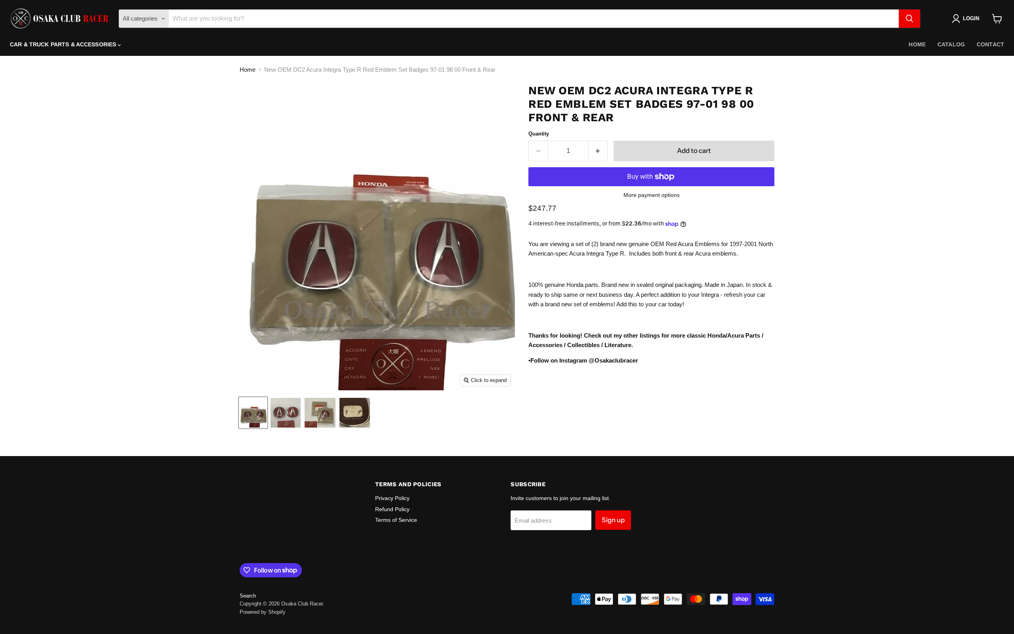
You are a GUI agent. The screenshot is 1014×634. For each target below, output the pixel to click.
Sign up (613, 520)
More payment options (651, 195)
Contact (990, 44)
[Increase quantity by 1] (598, 151)
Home (917, 44)
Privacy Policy (392, 498)
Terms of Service (396, 520)
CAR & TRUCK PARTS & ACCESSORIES (64, 44)
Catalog (951, 44)
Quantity (538, 134)
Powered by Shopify (263, 612)
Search (248, 596)
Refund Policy (392, 509)
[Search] (909, 19)
